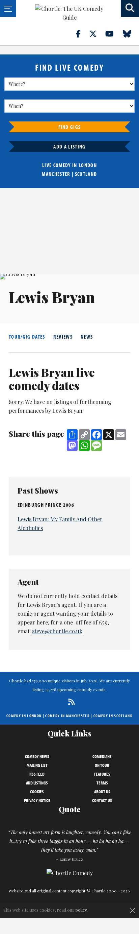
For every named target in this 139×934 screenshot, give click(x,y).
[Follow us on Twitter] (97, 33)
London (88, 165)
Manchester (56, 173)
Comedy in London (23, 715)
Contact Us (102, 800)
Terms (102, 783)
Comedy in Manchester (67, 715)
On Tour (102, 765)
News (87, 336)
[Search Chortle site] (130, 8)
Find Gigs (69, 126)
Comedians (102, 756)
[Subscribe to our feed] (70, 702)
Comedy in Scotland (113, 715)
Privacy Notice (37, 800)
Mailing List (37, 765)
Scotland (86, 173)
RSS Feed (37, 774)
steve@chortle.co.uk (57, 631)
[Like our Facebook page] (82, 33)
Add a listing (69, 146)
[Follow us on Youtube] (113, 33)
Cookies (37, 792)
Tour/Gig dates (27, 336)
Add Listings (37, 783)
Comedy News (37, 756)
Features (102, 774)
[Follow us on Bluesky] (131, 33)
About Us (102, 792)
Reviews (63, 336)
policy (81, 910)
